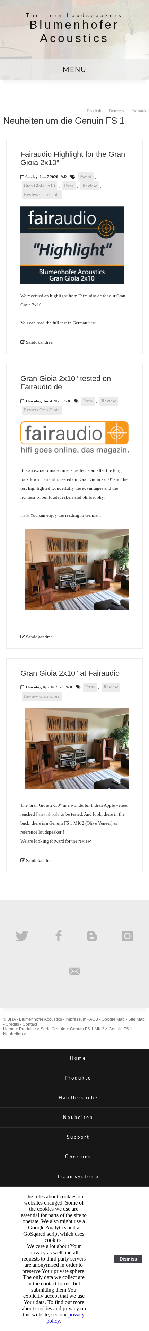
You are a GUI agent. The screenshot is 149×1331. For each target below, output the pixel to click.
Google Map (113, 1019)
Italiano (138, 110)
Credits (12, 1024)
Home (9, 1029)
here (92, 322)
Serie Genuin (53, 1029)
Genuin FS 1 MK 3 (87, 1029)
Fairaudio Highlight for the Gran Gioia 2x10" (72, 158)
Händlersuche (78, 1097)
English (94, 110)
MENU (75, 69)
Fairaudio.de (48, 814)
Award (85, 176)
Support (78, 1137)
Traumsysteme (78, 1176)
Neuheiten (78, 1117)
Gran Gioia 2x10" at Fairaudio (70, 673)
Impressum (75, 1019)
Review (89, 185)
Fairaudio (50, 479)
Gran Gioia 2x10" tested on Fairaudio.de (65, 382)
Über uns (78, 1156)
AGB (93, 1019)
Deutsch (116, 110)
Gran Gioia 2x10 (39, 185)
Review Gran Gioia (42, 194)
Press (68, 185)
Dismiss (128, 1259)
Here (24, 515)
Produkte (27, 1029)
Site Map (136, 1019)
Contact (30, 1024)
